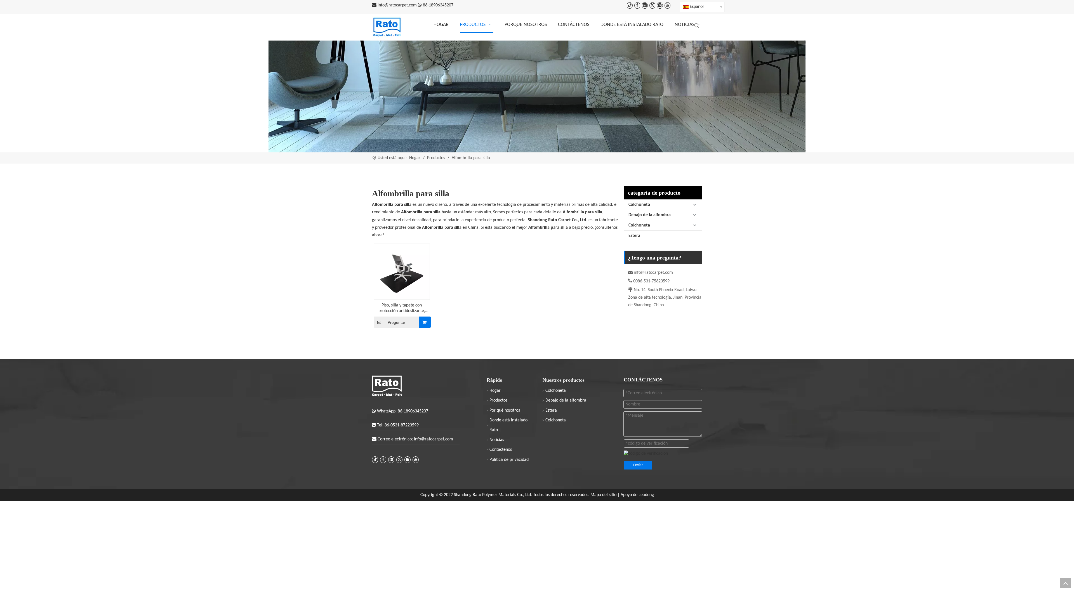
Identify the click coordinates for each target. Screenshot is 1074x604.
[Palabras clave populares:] (697, 26)
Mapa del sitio (604, 495)
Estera (634, 235)
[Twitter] (652, 5)
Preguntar (396, 322)
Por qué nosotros (504, 410)
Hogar (495, 390)
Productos (498, 400)
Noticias (496, 440)
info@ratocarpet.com (398, 5)
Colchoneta (639, 204)
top (1065, 583)
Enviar (638, 465)
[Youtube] (667, 5)
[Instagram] (660, 5)
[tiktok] (630, 5)
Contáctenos (500, 449)
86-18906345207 (438, 5)
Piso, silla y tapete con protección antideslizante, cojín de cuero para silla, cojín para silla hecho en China (402, 308)
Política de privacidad (509, 459)
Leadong (646, 495)
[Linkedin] (645, 5)
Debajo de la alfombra (649, 215)
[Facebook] (637, 5)
